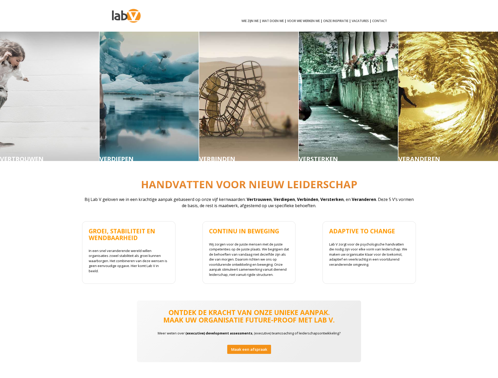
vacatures (360, 21)
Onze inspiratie (335, 21)
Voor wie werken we (303, 21)
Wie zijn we (250, 21)
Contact (379, 21)
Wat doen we (273, 21)
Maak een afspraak (249, 349)
